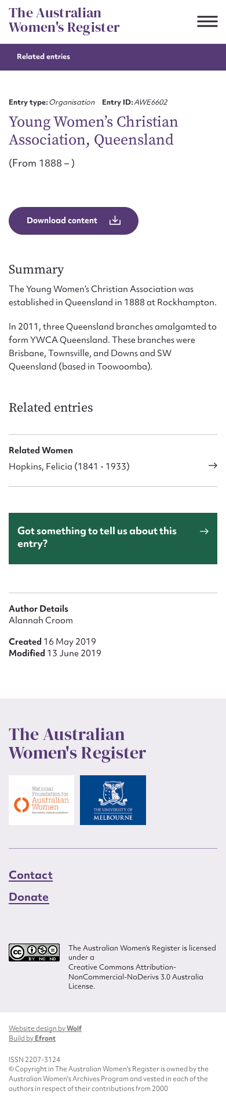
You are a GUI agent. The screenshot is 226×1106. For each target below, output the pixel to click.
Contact (31, 874)
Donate (29, 896)
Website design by (45, 1028)
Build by (32, 1038)
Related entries (43, 56)
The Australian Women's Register (64, 20)
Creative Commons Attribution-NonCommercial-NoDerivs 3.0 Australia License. (135, 977)
